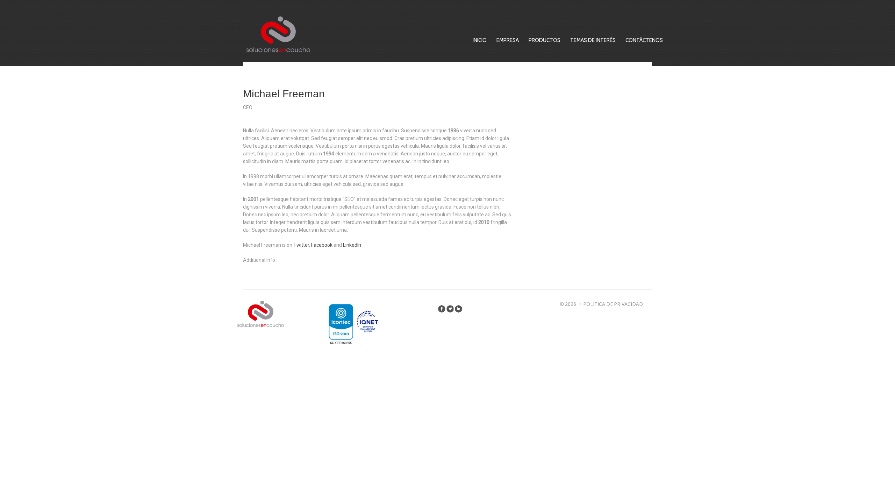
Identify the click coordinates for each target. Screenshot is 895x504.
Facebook (321, 245)
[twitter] (450, 309)
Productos (544, 40)
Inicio (480, 40)
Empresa (507, 40)
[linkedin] (458, 309)
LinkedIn (352, 245)
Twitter (301, 245)
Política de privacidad (613, 304)
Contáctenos (644, 40)
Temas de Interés (593, 40)
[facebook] (441, 309)
